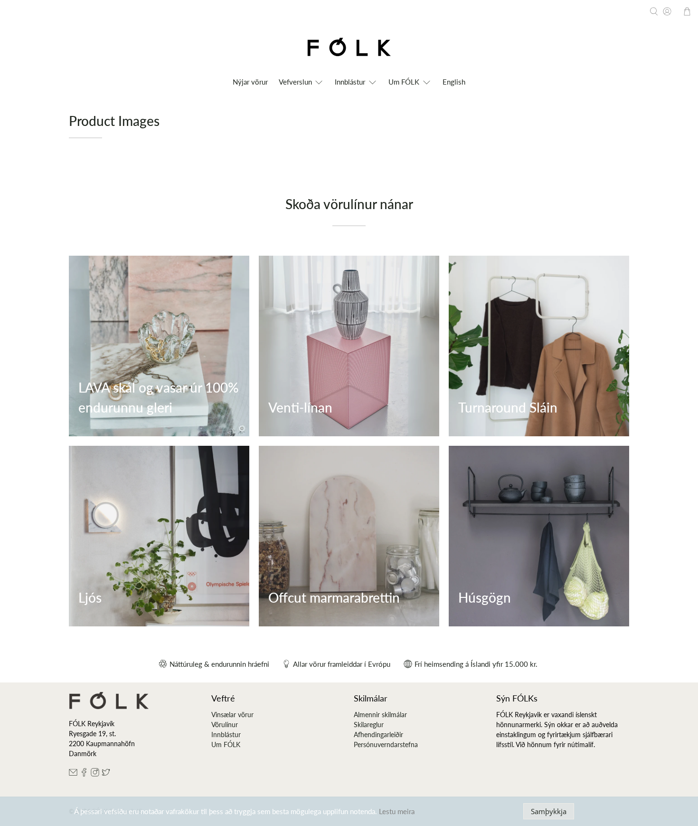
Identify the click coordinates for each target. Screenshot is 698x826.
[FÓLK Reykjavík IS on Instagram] (95, 774)
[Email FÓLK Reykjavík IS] (73, 774)
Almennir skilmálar (380, 715)
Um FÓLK (403, 81)
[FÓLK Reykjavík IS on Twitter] (106, 774)
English (454, 81)
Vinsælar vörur (232, 715)
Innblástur (226, 734)
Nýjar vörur (250, 81)
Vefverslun (295, 81)
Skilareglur (369, 724)
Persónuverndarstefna (386, 744)
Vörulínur (224, 724)
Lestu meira (397, 811)
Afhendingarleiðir (378, 734)
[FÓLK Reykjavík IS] (349, 48)
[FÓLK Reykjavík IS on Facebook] (84, 774)
